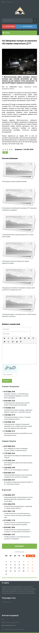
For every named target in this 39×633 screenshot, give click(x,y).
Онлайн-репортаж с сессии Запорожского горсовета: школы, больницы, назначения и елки (17, 515)
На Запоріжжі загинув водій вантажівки (14, 181)
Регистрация (10, 26)
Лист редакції (8, 2)
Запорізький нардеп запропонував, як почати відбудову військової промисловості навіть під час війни (18, 499)
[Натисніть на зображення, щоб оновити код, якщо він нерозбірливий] (9, 368)
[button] (4, 338)
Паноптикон (20, 629)
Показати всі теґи (7, 602)
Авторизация (27, 26)
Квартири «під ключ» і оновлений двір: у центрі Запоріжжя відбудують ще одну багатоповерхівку (16, 396)
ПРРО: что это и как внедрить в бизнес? (16, 470)
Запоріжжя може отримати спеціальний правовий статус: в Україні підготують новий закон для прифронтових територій (18, 426)
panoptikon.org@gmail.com (12, 622)
